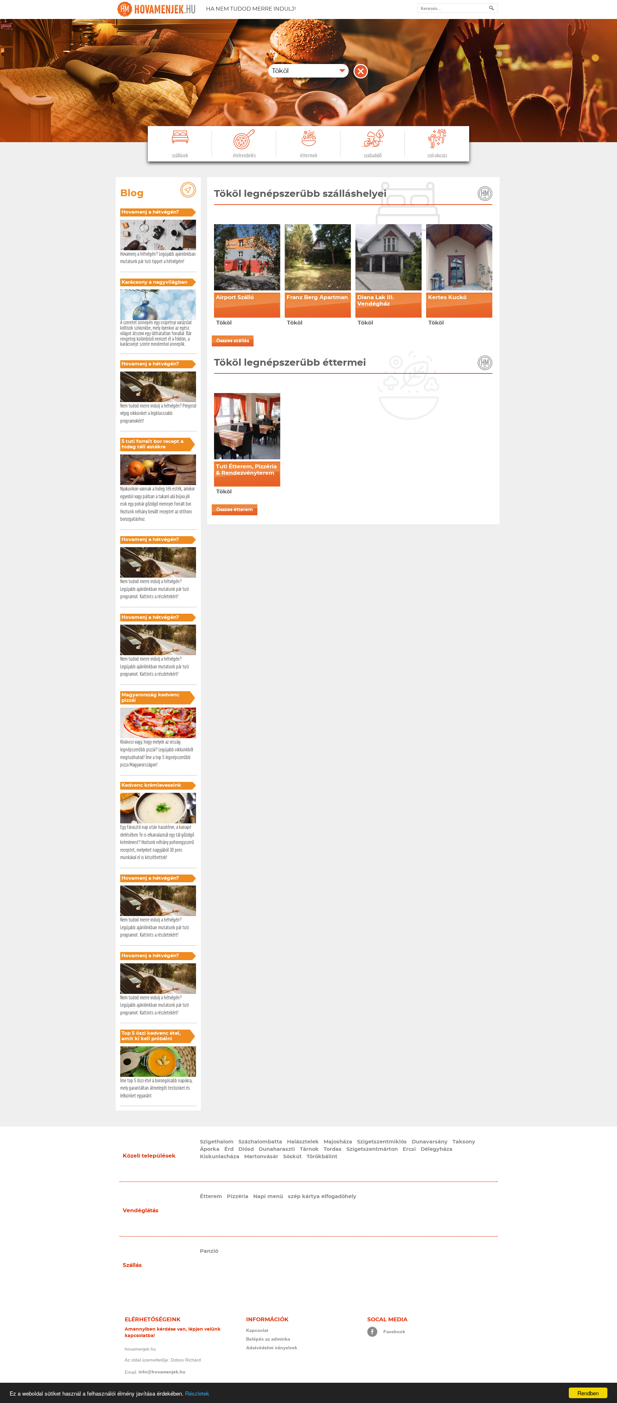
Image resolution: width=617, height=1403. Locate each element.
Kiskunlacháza (219, 1156)
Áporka (209, 1149)
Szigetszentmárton (372, 1149)
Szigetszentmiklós (382, 1141)
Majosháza (338, 1141)
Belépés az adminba (268, 1339)
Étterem (211, 1196)
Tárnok (309, 1149)
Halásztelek (303, 1141)
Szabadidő (373, 155)
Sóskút (292, 1156)
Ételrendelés (244, 155)
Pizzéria (237, 1196)
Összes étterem (234, 510)
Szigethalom (217, 1141)
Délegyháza (436, 1149)
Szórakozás (437, 155)
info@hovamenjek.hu (162, 1371)
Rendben (588, 1393)
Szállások (180, 155)
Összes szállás (232, 341)
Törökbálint (322, 1156)
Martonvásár (261, 1156)
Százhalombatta (260, 1141)
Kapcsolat (257, 1330)
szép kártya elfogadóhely (322, 1196)
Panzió (209, 1251)
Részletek (197, 1393)
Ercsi (409, 1149)
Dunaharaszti (277, 1149)
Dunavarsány (430, 1141)
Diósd (246, 1149)
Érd (229, 1149)
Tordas (333, 1149)
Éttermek (308, 155)
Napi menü (268, 1196)
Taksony (463, 1141)
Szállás (132, 1265)
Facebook (394, 1331)
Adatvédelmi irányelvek (271, 1347)
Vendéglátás (140, 1210)
